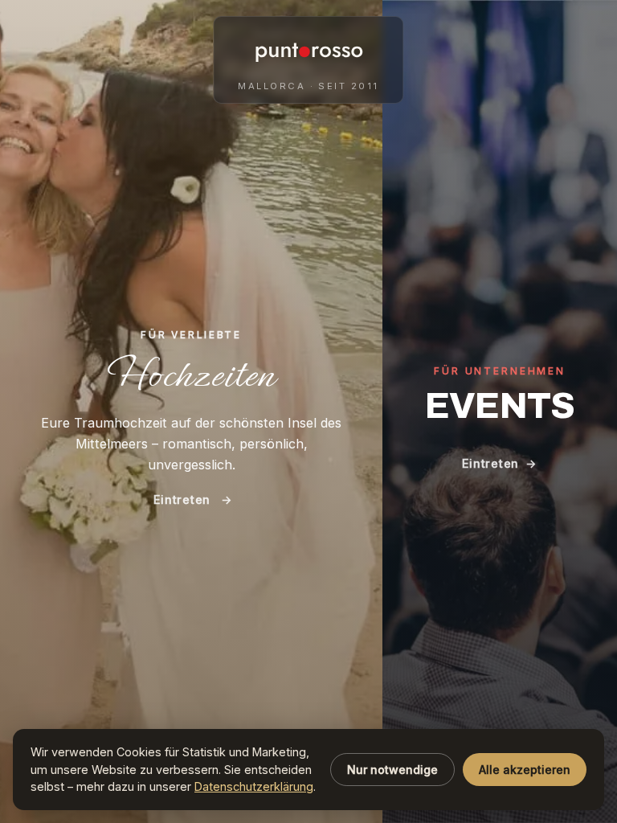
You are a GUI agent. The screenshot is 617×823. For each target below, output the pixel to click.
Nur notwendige (392, 769)
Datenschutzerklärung (253, 786)
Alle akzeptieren (524, 769)
